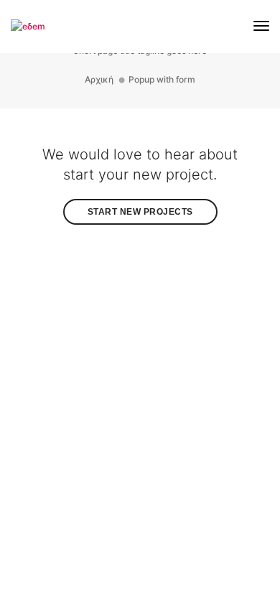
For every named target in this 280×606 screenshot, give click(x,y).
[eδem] (28, 25)
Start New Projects (140, 212)
